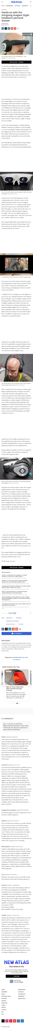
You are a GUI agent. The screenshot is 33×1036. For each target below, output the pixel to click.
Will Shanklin (6, 640)
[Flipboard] (15, 28)
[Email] (18, 28)
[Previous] (3, 684)
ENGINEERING (9, 5)
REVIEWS (4, 1000)
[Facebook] (3, 28)
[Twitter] (6, 28)
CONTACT (4, 1009)
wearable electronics (12, 621)
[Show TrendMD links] (30, 613)
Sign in (5, 724)
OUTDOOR (17, 5)
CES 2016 (21, 624)
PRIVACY (4, 1007)
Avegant (12, 561)
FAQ (3, 1014)
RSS (2, 1012)
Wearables (4, 9)
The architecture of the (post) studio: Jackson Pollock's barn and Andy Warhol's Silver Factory (16, 604)
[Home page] (16, 2)
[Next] (29, 684)
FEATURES (4, 998)
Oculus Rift (20, 202)
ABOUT (3, 994)
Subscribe (16, 976)
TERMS (3, 1005)
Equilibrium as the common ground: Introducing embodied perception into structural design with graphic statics (14, 581)
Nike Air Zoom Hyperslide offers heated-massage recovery (14, 688)
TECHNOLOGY (21, 994)
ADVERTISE (4, 1003)
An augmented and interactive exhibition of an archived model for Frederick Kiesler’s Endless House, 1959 (16, 586)
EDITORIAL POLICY (6, 996)
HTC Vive (13, 204)
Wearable (18, 617)
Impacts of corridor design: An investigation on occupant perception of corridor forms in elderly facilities (14, 576)
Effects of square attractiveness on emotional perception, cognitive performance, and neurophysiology (14, 592)
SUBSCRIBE (4, 992)
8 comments (18, 633)
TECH (3, 5)
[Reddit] (12, 28)
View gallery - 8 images (16, 62)
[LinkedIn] (9, 28)
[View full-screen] (31, 34)
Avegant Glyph (10, 624)
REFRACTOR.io (22, 998)
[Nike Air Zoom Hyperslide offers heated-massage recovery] (17, 677)
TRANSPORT (25, 5)
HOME (3, 989)
